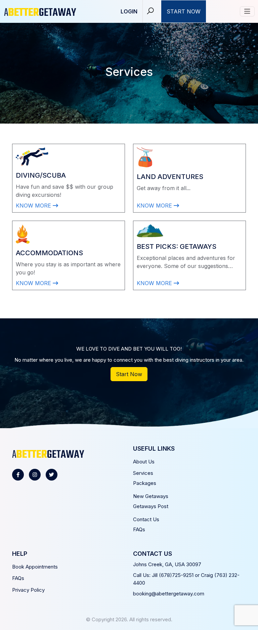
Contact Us (146, 519)
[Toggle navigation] (247, 11)
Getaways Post (150, 506)
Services (143, 473)
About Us (144, 461)
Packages (144, 483)
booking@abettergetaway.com (168, 593)
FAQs (139, 529)
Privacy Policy (28, 590)
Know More (34, 205)
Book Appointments (35, 567)
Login (129, 11)
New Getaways (150, 496)
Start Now (184, 11)
